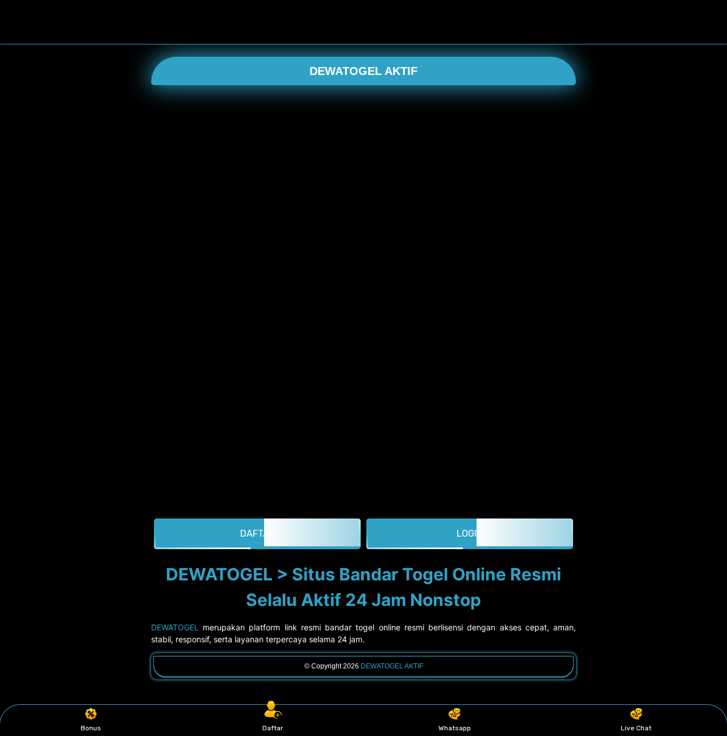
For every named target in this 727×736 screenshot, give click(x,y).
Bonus (91, 728)
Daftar (272, 728)
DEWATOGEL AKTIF (363, 71)
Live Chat (636, 728)
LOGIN (470, 533)
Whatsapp (454, 728)
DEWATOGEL (175, 627)
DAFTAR (257, 533)
